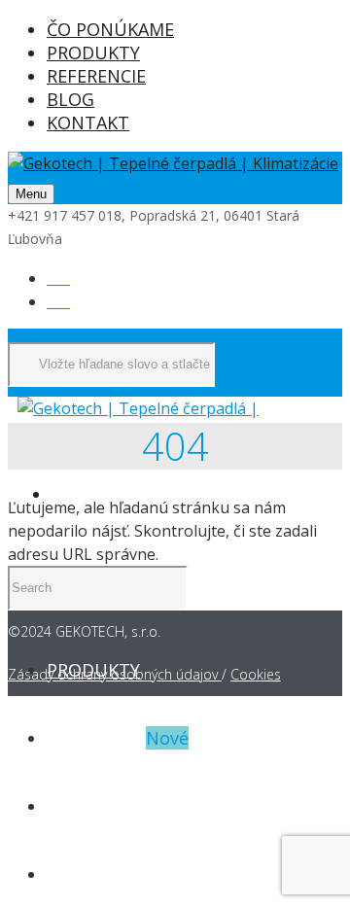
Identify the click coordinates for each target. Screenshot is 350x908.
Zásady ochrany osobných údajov (115, 674)
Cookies (255, 674)
